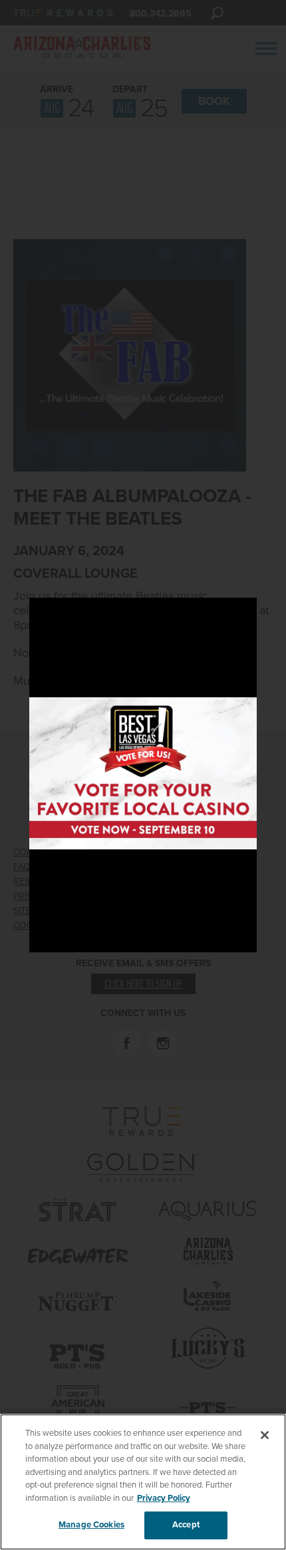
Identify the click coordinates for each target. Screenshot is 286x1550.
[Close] (264, 1435)
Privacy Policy (163, 1498)
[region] (143, 1482)
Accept (186, 1524)
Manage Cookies (91, 1524)
